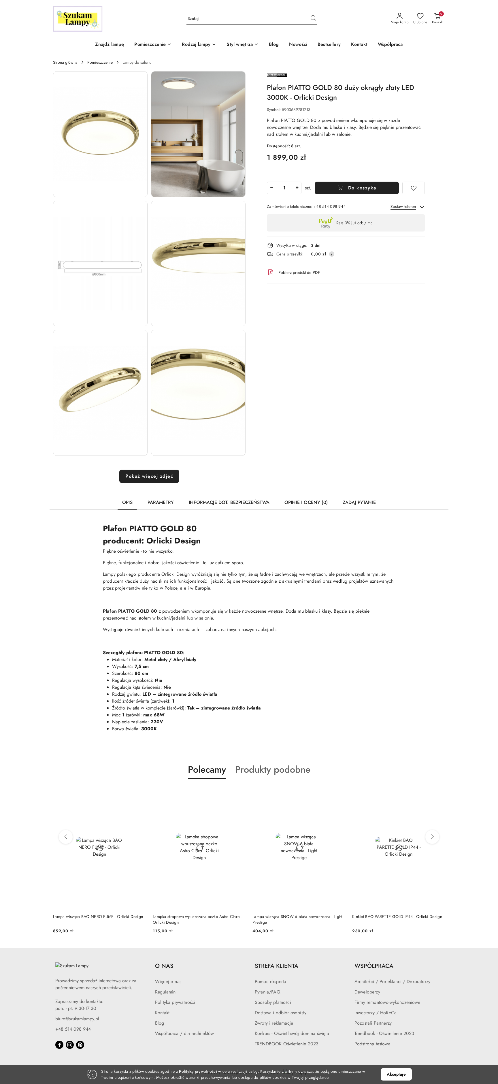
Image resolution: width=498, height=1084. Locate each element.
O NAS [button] (164, 966)
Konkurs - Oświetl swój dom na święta (292, 1033)
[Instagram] (70, 1045)
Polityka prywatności (175, 1002)
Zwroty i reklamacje (274, 1023)
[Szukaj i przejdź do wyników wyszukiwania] (313, 18)
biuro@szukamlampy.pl (77, 1018)
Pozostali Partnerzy (373, 1023)
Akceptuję (396, 1074)
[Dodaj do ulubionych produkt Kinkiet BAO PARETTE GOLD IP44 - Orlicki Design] (438, 792)
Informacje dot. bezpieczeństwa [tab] (229, 502)
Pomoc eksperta (270, 981)
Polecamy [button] (207, 769)
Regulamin (165, 992)
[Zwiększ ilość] (297, 188)
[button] (153, 44)
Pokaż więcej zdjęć (149, 476)
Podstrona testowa (372, 1043)
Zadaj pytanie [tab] (359, 502)
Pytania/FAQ (267, 992)
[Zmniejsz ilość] (271, 188)
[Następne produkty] (432, 837)
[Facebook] (59, 1045)
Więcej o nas (168, 981)
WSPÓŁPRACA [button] (373, 966)
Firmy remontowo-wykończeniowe (387, 1002)
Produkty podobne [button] (272, 769)
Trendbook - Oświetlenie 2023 (384, 1033)
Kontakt (162, 1012)
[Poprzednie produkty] (66, 837)
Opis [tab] (127, 502)
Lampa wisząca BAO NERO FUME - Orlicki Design (98, 916)
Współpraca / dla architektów (184, 1033)
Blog (159, 1023)
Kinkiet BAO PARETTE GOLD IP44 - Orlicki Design (397, 916)
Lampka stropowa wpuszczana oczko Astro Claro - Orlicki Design (197, 919)
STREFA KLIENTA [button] (276, 966)
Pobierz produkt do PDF (299, 272)
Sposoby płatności (273, 1002)
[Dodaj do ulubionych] (413, 188)
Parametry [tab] (161, 502)
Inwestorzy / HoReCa (375, 1012)
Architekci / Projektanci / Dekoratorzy (392, 981)
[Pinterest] (80, 1045)
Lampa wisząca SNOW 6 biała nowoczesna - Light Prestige (297, 919)
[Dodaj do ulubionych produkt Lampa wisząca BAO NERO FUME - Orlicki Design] (139, 792)
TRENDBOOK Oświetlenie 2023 (286, 1043)
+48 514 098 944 (73, 1029)
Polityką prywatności (198, 1071)
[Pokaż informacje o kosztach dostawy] (332, 254)
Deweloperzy (367, 992)
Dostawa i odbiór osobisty (280, 1012)
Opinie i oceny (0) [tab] (306, 502)
